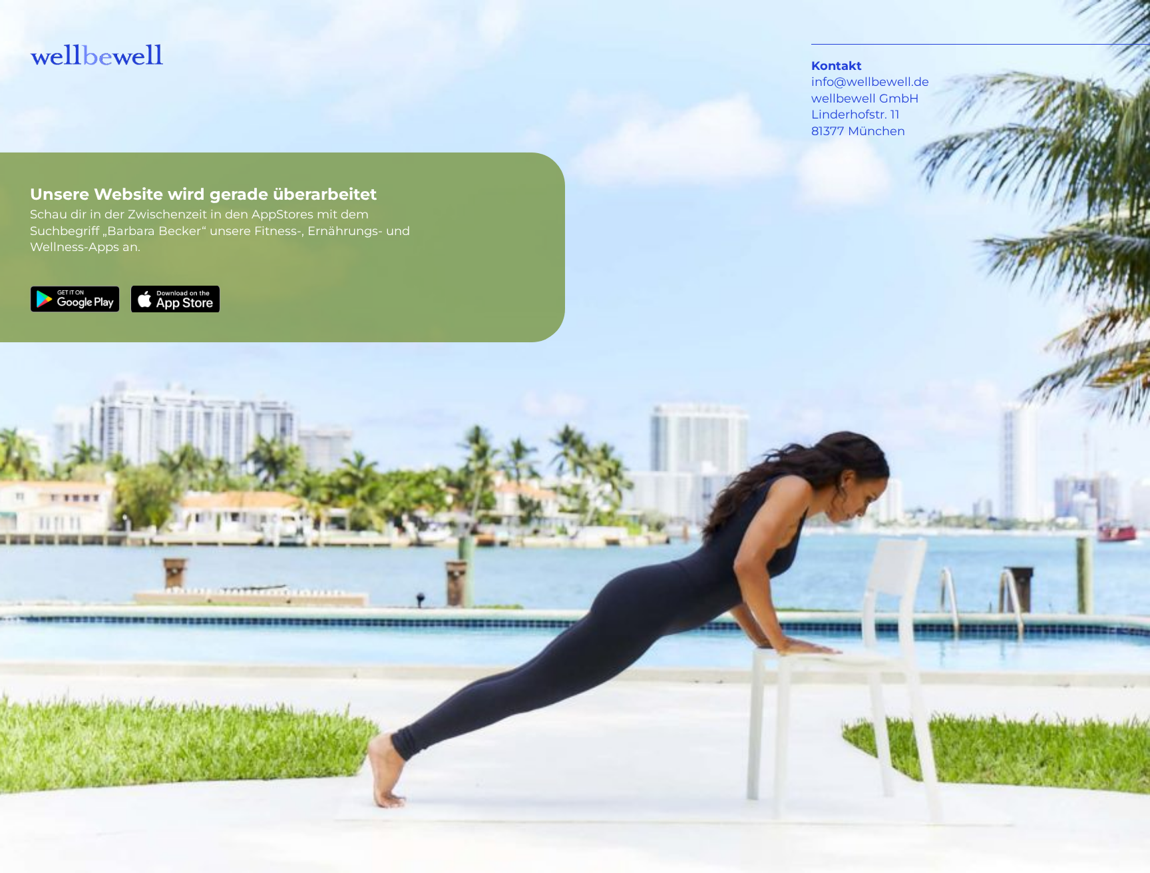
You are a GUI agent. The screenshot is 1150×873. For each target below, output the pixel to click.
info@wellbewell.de (870, 82)
